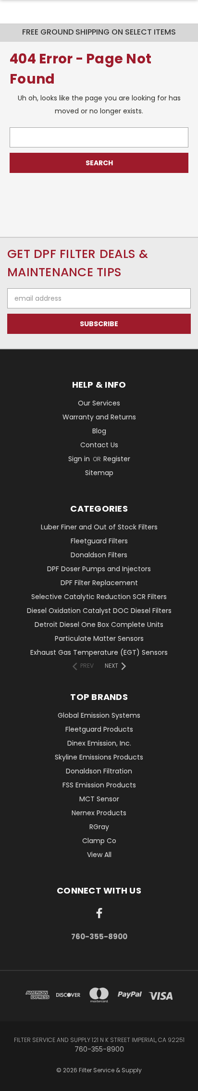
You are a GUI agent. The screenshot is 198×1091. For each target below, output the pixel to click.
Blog (99, 431)
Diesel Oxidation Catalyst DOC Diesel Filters (99, 610)
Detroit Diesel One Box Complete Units (99, 624)
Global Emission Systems (99, 715)
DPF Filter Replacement (99, 583)
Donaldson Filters (99, 555)
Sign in (80, 459)
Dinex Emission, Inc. (99, 743)
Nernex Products (99, 813)
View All (99, 854)
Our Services (99, 403)
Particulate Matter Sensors (99, 638)
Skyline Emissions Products (99, 757)
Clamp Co (99, 841)
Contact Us (99, 445)
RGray (99, 827)
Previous (15, 1081)
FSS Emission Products (99, 785)
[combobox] (99, 137)
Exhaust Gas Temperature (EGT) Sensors (99, 652)
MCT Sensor (99, 799)
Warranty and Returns (99, 417)
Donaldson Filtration (99, 771)
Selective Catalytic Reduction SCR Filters (99, 596)
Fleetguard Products (99, 729)
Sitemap (99, 473)
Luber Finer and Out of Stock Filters (99, 527)
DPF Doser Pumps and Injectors (99, 569)
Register (116, 459)
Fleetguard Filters (99, 541)
